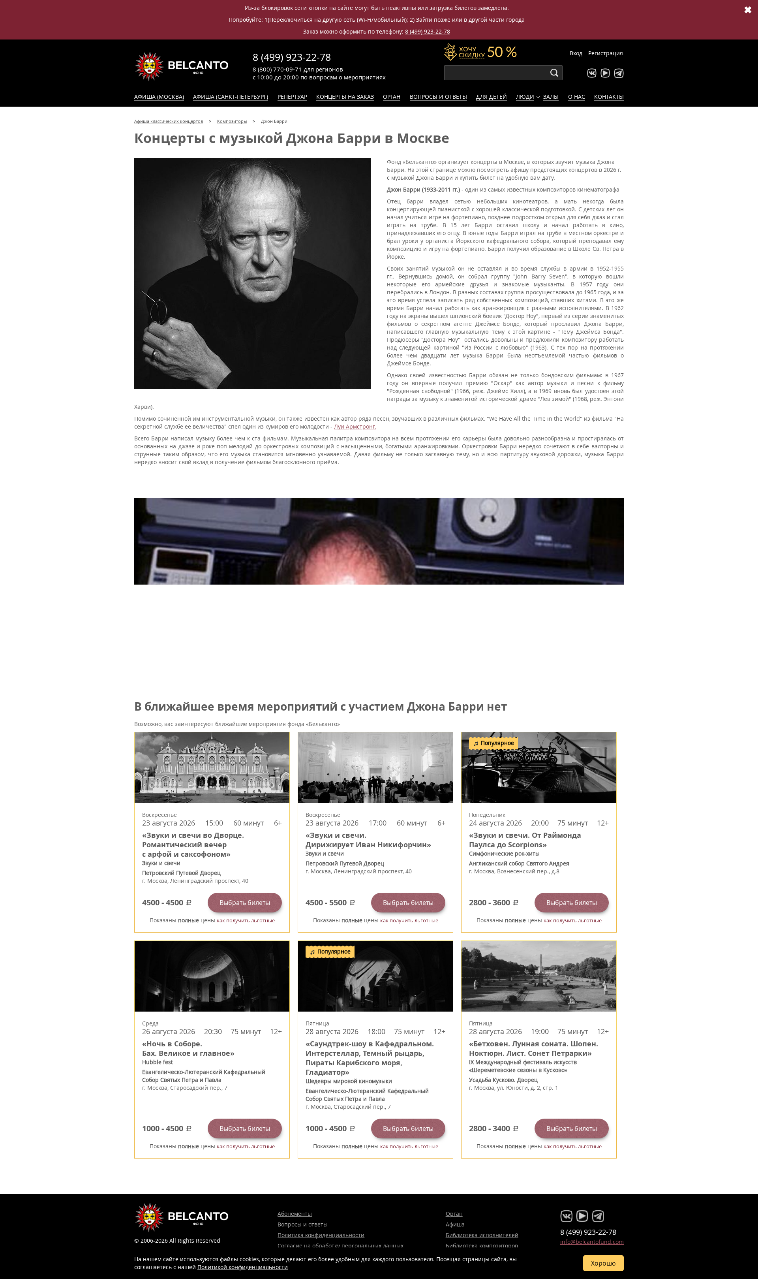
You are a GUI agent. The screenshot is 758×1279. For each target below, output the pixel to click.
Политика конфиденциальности (321, 1235)
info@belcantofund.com (592, 1241)
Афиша (455, 1224)
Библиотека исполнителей (482, 1235)
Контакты (609, 96)
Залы (551, 96)
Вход (576, 53)
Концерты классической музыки (181, 66)
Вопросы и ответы (438, 96)
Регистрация (605, 53)
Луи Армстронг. (355, 426)
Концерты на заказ (345, 96)
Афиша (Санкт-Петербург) (230, 96)
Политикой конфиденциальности (242, 1267)
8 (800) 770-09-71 (277, 69)
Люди (525, 96)
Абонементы (295, 1213)
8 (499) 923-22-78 (427, 31)
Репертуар (292, 96)
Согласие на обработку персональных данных (340, 1245)
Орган (391, 96)
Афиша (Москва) (159, 96)
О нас (576, 96)
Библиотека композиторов (482, 1245)
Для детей (491, 96)
